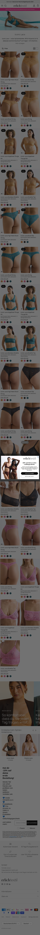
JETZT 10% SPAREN (29, 473)
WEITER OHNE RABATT (29, 476)
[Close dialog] (38, 457)
